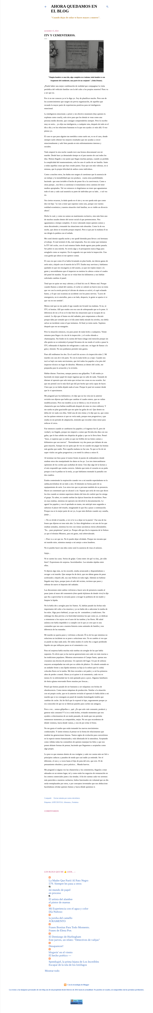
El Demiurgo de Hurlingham (65, 936)
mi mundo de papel (59, 889)
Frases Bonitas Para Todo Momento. (69, 927)
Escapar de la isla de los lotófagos (68, 964)
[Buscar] (107, 6)
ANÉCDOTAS (57, 802)
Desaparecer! (56, 946)
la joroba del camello (60, 917)
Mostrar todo (52, 970)
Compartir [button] (47, 798)
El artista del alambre (60, 899)
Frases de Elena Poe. (60, 930)
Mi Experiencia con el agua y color (68, 908)
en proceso (55, 892)
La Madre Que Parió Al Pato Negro (68, 880)
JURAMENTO (57, 921)
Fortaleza (75, 802)
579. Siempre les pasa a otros (65, 883)
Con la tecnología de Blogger (78, 985)
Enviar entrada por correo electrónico (67, 798)
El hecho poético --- (60, 955)
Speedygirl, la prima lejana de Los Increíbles (74, 961)
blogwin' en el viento (61, 952)
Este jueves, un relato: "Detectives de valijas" (74, 939)
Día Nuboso (55, 911)
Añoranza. (67, 802)
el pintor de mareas (59, 902)
